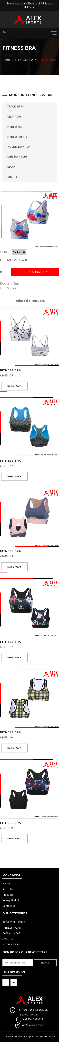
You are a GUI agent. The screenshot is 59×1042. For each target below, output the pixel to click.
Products (7, 894)
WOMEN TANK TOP (18, 146)
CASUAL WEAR (11, 933)
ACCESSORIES (11, 944)
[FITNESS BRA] (29, 219)
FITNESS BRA (15, 126)
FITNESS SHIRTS (17, 136)
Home (6, 59)
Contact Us (8, 905)
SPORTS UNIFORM (13, 922)
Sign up (45, 962)
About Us (7, 889)
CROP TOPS (14, 116)
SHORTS (12, 176)
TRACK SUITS (15, 106)
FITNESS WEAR (11, 927)
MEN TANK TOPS (17, 156)
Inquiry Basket (10, 900)
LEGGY (11, 166)
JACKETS (7, 938)
